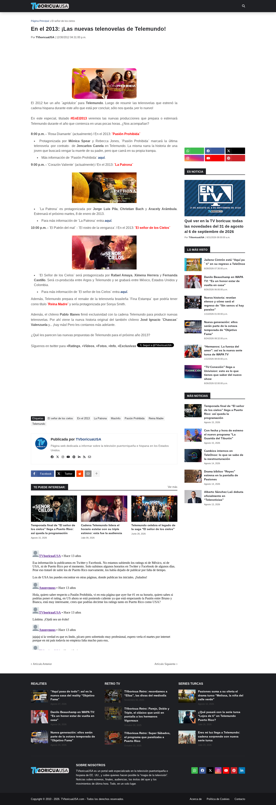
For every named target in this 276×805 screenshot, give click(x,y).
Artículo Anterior (42, 664)
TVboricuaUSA (88, 439)
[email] (89, 457)
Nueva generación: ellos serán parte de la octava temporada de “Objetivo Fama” (221, 328)
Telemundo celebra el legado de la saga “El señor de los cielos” (153, 527)
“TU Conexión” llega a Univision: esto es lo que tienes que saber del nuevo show (223, 372)
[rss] (84, 457)
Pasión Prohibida (134, 418)
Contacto (240, 799)
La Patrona (100, 418)
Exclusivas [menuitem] (158, 18)
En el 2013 (83, 418)
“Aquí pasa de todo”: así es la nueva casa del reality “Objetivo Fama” (73, 695)
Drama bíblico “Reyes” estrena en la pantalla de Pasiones (221, 475)
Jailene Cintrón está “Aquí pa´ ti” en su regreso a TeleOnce (224, 261)
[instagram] (63, 457)
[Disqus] (104, 599)
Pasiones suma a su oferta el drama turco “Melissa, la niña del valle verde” (220, 695)
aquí (101, 157)
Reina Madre (156, 418)
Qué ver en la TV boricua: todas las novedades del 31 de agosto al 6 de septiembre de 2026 (213, 226)
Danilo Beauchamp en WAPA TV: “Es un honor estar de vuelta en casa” (223, 280)
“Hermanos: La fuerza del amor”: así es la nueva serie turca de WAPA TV (223, 350)
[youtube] (68, 457)
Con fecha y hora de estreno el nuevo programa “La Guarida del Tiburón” (223, 434)
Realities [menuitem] (95, 18)
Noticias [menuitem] (55, 18)
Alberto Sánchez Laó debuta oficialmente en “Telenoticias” (223, 495)
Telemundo (38, 423)
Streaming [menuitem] (135, 18)
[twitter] (57, 457)
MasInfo (115, 418)
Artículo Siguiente (165, 664)
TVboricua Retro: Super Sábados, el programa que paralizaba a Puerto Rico (147, 737)
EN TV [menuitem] (75, 18)
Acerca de (196, 799)
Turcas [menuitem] (115, 18)
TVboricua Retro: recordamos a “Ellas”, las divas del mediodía (145, 693)
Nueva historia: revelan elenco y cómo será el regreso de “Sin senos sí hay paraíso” (224, 303)
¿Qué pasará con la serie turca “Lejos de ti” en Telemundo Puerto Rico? (219, 716)
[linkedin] (79, 457)
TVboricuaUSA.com (72, 799)
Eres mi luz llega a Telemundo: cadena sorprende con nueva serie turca (219, 736)
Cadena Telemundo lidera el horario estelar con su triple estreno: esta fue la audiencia (101, 529)
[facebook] (52, 457)
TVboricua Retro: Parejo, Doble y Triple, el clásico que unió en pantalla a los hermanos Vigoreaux (146, 714)
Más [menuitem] (193, 18)
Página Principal (40, 21)
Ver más (172, 486)
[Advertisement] (104, 53)
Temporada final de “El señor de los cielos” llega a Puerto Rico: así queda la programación (53, 529)
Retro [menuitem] (178, 18)
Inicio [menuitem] (38, 18)
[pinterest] (74, 457)
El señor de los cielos (63, 21)
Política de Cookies (218, 799)
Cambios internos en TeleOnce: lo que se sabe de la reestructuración (223, 454)
